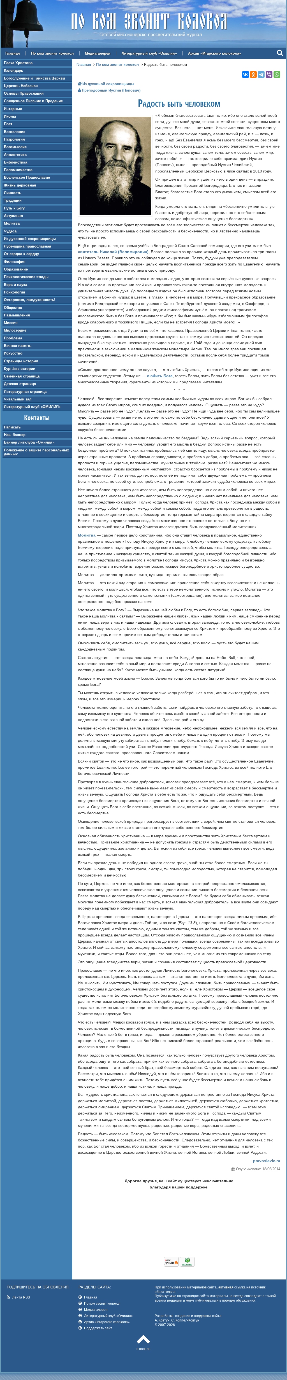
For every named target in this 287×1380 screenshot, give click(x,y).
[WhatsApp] (277, 74)
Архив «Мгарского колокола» (214, 53)
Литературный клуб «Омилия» (149, 53)
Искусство (13, 353)
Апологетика (15, 155)
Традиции (13, 200)
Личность (12, 193)
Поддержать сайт (98, 1328)
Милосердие (15, 330)
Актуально (13, 216)
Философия (15, 262)
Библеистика (15, 162)
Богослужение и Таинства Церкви (34, 78)
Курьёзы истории (19, 369)
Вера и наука (15, 285)
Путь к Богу (14, 208)
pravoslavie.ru (266, 1160)
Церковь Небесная (21, 86)
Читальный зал (17, 399)
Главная (12, 53)
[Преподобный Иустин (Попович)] (115, 213)
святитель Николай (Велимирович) (113, 252)
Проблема (13, 338)
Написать (12, 427)
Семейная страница (22, 376)
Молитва (12, 223)
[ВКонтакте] (245, 74)
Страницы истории (21, 361)
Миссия (11, 323)
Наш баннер (15, 435)
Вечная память (17, 346)
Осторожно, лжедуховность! (29, 300)
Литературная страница (25, 392)
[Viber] (269, 74)
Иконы (10, 116)
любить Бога (160, 376)
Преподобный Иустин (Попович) (111, 90)
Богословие (14, 132)
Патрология (14, 139)
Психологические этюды (26, 277)
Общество (13, 308)
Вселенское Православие (27, 177)
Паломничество (18, 170)
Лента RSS (21, 1297)
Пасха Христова (18, 63)
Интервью (13, 109)
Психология (14, 292)
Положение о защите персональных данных (36, 452)
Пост (8, 124)
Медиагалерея (97, 53)
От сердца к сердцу (21, 254)
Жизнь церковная (20, 185)
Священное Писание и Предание (33, 101)
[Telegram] (261, 74)
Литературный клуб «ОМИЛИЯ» (32, 407)
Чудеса (10, 231)
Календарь (13, 70)
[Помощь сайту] (179, 1265)
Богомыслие (15, 147)
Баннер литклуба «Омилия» (29, 442)
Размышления (17, 315)
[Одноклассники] (253, 74)
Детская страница (20, 384)
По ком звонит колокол (52, 53)
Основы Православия (24, 93)
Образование (16, 269)
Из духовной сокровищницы (30, 239)
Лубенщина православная (27, 246)
